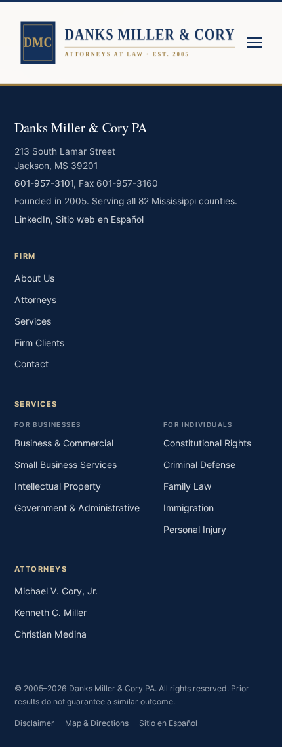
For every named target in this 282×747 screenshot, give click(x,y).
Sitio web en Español (100, 219)
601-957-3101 (43, 183)
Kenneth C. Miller (50, 612)
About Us (34, 277)
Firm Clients (39, 342)
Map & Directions (97, 723)
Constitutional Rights (207, 442)
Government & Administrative (77, 507)
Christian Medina (50, 634)
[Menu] (254, 42)
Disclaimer (34, 723)
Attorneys (35, 299)
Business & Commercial (63, 442)
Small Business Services (65, 464)
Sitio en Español (168, 723)
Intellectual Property (57, 486)
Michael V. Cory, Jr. (56, 590)
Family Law (187, 486)
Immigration (188, 507)
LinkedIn (32, 219)
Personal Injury (194, 529)
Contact (31, 363)
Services (32, 321)
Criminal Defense (199, 464)
